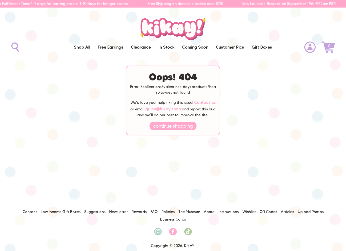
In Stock (166, 47)
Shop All (82, 47)
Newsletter (118, 211)
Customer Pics (230, 47)
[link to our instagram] (158, 231)
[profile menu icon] (310, 47)
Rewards (139, 211)
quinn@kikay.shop (163, 109)
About (209, 211)
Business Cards (173, 219)
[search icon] (15, 47)
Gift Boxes (262, 47)
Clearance (141, 47)
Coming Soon (195, 47)
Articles (287, 211)
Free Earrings (110, 47)
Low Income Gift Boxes (60, 211)
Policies (168, 211)
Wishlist (249, 211)
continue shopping (173, 126)
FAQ (154, 211)
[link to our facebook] (173, 231)
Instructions (228, 211)
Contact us (205, 102)
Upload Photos (311, 211)
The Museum (189, 211)
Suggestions (94, 211)
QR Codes (268, 211)
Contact (30, 211)
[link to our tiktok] (188, 231)
